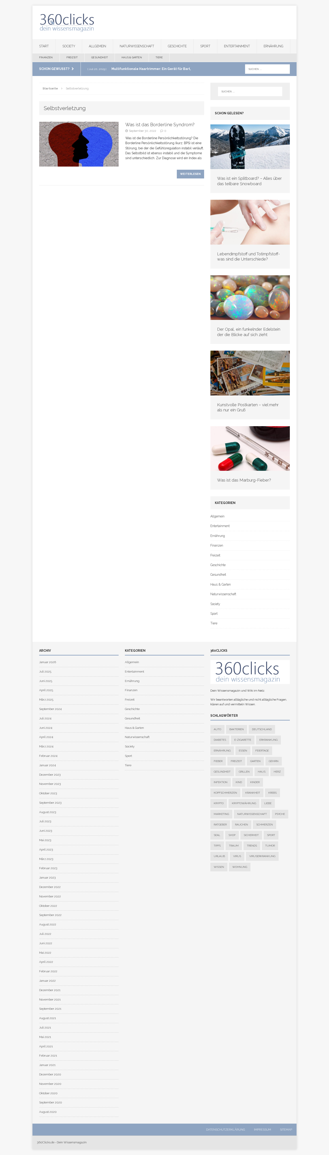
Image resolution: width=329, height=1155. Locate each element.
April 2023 (46, 849)
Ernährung (273, 46)
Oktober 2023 (48, 793)
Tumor (270, 845)
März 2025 (46, 699)
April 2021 (46, 1046)
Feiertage (262, 750)
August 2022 (47, 924)
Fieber (218, 761)
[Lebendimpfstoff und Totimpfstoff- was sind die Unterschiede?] (250, 242)
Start (44, 46)
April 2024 (46, 737)
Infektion (220, 782)
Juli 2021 (45, 1027)
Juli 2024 (45, 718)
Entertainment (237, 46)
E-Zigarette (242, 739)
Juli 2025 (45, 671)
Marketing (221, 814)
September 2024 (50, 709)
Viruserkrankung (262, 856)
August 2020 (48, 1112)
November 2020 (50, 1084)
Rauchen (241, 824)
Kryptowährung (244, 803)
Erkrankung (268, 739)
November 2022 (50, 896)
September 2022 (50, 915)
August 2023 (47, 812)
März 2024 (46, 746)
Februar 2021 (48, 1055)
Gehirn (273, 761)
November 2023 (50, 784)
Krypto (219, 803)
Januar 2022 (47, 980)
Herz (277, 771)
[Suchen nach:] (267, 69)
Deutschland (262, 729)
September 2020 (50, 1102)
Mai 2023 (45, 840)
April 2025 (46, 690)
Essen (243, 750)
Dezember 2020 (50, 1074)
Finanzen (46, 57)
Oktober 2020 (48, 1093)
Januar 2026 (47, 662)
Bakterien (236, 729)
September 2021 (50, 1008)
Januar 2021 (47, 1065)
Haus (261, 771)
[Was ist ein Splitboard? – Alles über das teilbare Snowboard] (250, 166)
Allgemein (97, 46)
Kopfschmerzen (225, 792)
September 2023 (50, 802)
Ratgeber (220, 824)
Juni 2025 (45, 681)
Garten (255, 761)
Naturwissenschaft (137, 46)
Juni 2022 (45, 943)
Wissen (219, 866)
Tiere (159, 57)
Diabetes (220, 739)
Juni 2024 (45, 727)
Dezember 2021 (49, 990)
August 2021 (47, 1018)
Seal (217, 835)
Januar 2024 (47, 765)
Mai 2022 (45, 952)
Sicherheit (251, 835)
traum (234, 845)
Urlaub (219, 856)
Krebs (272, 792)
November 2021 (50, 999)
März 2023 (46, 859)
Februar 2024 (48, 756)
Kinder (255, 782)
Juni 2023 (45, 830)
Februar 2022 (48, 971)
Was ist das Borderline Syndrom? (159, 124)
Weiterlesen (190, 174)
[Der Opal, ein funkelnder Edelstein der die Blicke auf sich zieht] (250, 317)
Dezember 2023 (50, 774)
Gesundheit (99, 57)
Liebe (267, 803)
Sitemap (286, 1129)
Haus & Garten (132, 57)
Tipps (217, 845)
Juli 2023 (45, 821)
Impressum (262, 1129)
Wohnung (239, 866)
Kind (239, 782)
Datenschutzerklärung (225, 1129)
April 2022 (46, 962)
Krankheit (252, 792)
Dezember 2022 (50, 887)
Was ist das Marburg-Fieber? (244, 480)
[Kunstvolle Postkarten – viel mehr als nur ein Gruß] (250, 393)
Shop (232, 835)
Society (68, 46)
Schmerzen (264, 824)
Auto (217, 729)
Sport (205, 46)
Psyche (280, 814)
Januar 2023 (47, 877)
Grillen (244, 771)
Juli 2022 (45, 934)
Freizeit (72, 57)
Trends (252, 845)
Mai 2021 (45, 1037)
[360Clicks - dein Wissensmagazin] (164, 22)
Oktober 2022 (48, 906)
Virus (237, 856)
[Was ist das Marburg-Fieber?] (250, 468)
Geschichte (177, 46)
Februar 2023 (48, 868)
